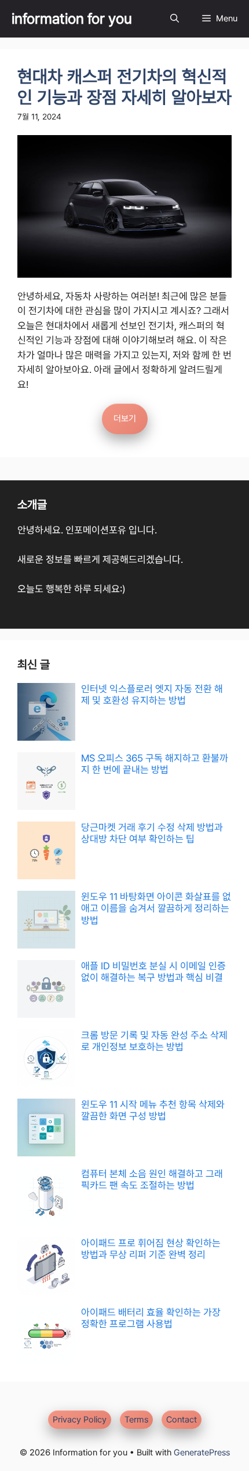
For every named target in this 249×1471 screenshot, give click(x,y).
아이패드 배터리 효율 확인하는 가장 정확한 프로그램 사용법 (151, 1318)
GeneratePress (202, 1452)
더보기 (124, 418)
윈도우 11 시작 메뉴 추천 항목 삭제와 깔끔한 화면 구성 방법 (153, 1110)
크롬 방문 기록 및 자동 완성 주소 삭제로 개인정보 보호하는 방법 (154, 1040)
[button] (175, 19)
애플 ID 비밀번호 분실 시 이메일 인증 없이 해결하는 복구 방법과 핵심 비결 (153, 971)
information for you (72, 18)
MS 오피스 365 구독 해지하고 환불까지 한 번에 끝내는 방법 (154, 763)
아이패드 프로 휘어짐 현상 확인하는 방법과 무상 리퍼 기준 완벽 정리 (151, 1248)
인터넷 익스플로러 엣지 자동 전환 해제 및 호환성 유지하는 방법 (152, 694)
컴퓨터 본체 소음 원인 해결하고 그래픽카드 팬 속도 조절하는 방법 (152, 1179)
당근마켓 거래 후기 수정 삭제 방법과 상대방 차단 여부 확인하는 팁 (152, 833)
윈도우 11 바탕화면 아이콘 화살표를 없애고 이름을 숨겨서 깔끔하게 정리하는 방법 (156, 908)
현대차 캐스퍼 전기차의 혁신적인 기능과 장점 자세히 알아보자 (124, 86)
